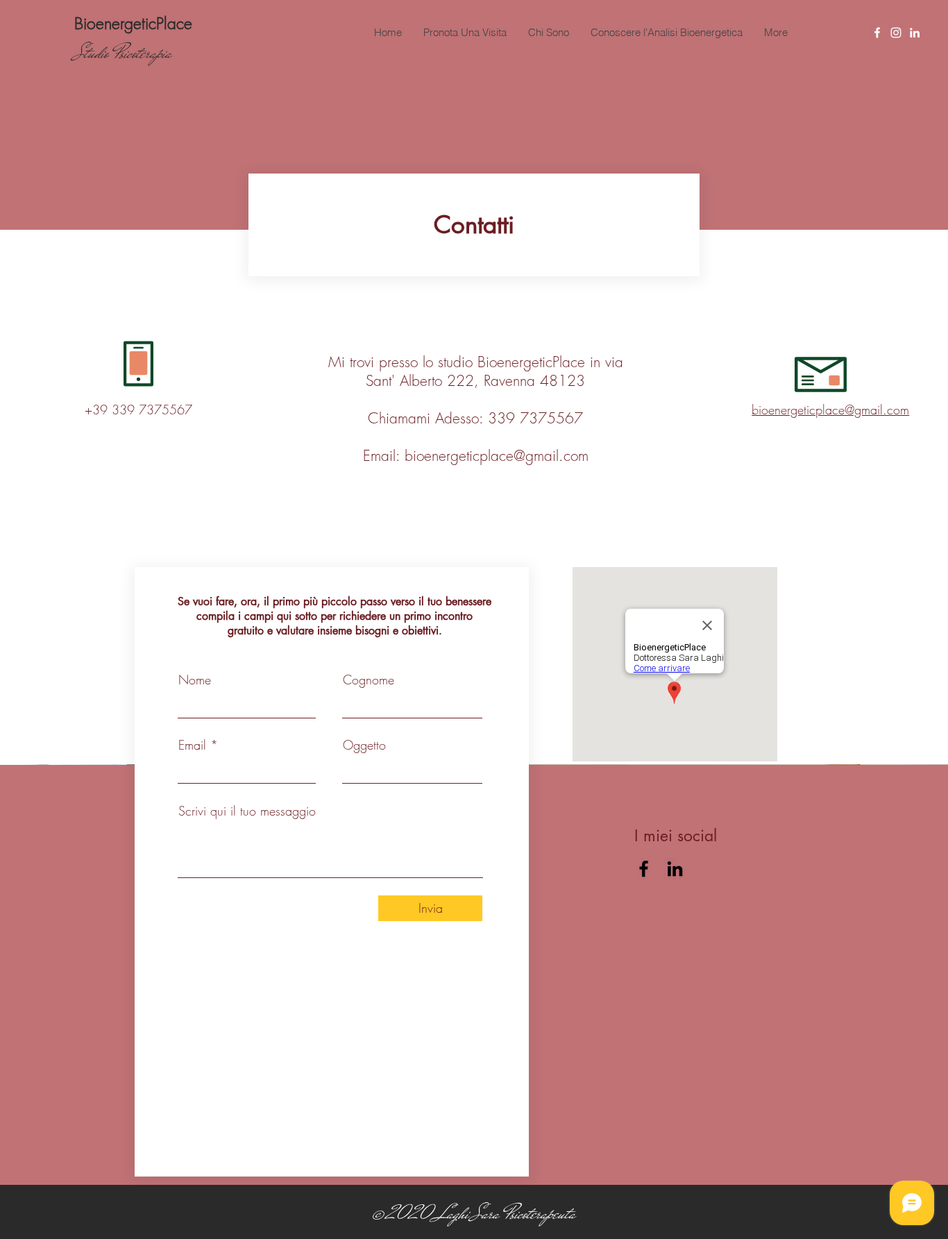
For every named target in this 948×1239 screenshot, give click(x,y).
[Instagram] (896, 33)
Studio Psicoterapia (122, 53)
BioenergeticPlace (133, 23)
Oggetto (364, 745)
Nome (194, 679)
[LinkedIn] (915, 33)
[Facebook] (877, 33)
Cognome (368, 679)
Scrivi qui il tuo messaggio (247, 810)
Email (192, 745)
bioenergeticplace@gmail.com (497, 455)
